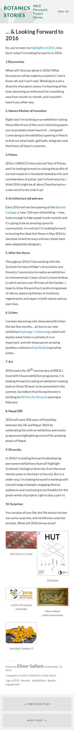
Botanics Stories (17, 11)
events (26, 680)
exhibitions (40, 680)
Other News (49, 675)
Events (23, 675)
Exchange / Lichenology (35, 332)
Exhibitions (34, 675)
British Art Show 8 (34, 397)
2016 (16, 680)
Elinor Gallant (30, 666)
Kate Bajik (39, 347)
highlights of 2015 (43, 48)
